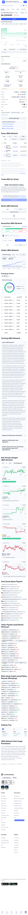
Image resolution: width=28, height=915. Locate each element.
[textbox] (15, 236)
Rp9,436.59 (10, 651)
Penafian (16, 810)
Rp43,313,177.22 (11, 629)
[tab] (18, 49)
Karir (15, 817)
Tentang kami (17, 796)
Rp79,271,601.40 (11, 710)
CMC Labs (3, 800)
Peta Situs (3, 829)
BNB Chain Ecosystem (15, 112)
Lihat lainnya (24, 226)
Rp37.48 (9, 681)
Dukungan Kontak (5, 842)
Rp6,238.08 (10, 643)
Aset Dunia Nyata (5, 815)
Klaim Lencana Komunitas (8, 128)
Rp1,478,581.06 (11, 699)
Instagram (16, 845)
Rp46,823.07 (12, 703)
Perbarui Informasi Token (8, 124)
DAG (22, 112)
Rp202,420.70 (10, 708)
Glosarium (3, 847)
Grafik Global (4, 817)
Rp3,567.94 (10, 705)
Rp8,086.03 (10, 701)
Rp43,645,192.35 (11, 691)
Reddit (15, 849)
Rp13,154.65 (9, 714)
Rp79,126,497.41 (12, 636)
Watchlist (3, 825)
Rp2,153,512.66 (10, 659)
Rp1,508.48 (10, 716)
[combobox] (14, 52)
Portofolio (3, 822)
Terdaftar (3, 837)
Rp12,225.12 (12, 657)
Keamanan (16, 815)
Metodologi (16, 813)
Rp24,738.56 (9, 689)
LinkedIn (16, 852)
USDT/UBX (15, 146)
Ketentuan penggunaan (19, 798)
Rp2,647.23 (14, 641)
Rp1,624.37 (8, 697)
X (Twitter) (16, 837)
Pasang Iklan (4, 798)
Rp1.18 (9, 665)
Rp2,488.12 (10, 712)
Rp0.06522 (9, 645)
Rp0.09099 (10, 720)
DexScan (3, 813)
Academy (3, 796)
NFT (2, 820)
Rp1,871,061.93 (10, 693)
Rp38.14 (14, 662)
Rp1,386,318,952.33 (11, 685)
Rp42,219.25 (11, 649)
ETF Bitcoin (3, 808)
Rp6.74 (9, 671)
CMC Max (3, 803)
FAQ (2, 845)
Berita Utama (4, 805)
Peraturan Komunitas (18, 808)
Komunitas (16, 840)
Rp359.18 (11, 687)
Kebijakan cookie (17, 805)
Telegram (16, 842)
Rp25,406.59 (11, 653)
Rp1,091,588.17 (10, 647)
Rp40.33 (12, 669)
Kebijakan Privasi (18, 800)
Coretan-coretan (4, 827)
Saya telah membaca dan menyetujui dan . (14, 196)
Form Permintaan (5, 840)
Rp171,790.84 (12, 631)
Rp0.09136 (10, 634)
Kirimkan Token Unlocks (8, 126)
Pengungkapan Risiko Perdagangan (19, 197)
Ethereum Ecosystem (6, 112)
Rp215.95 (10, 683)
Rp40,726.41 (10, 718)
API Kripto (3, 810)
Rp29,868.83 (11, 655)
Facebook (16, 847)
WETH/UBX (15, 151)
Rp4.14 (10, 667)
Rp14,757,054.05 (10, 695)
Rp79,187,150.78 (11, 638)
